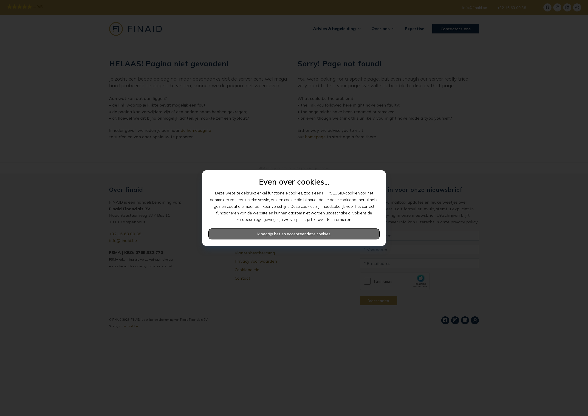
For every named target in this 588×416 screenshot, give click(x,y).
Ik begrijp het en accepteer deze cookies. (294, 233)
